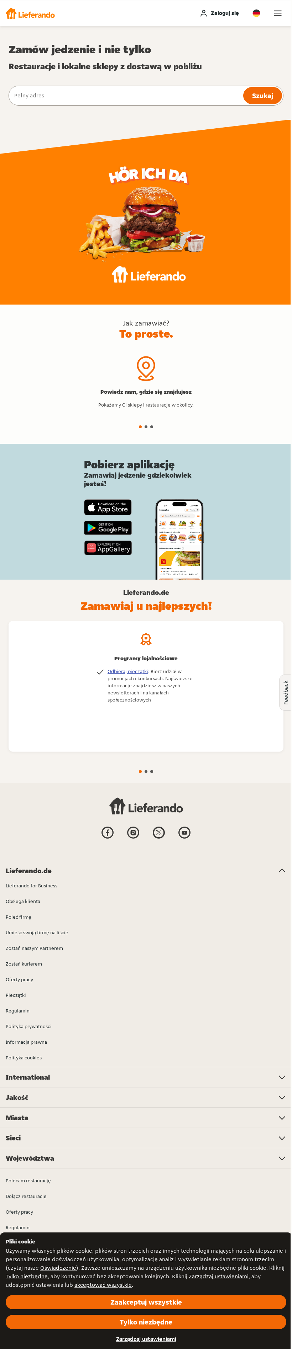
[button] (30, 13)
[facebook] (107, 838)
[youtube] (184, 838)
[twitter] (159, 838)
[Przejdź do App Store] (108, 507)
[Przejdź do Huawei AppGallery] (108, 548)
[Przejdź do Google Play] (108, 528)
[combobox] (125, 95)
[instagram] (133, 838)
